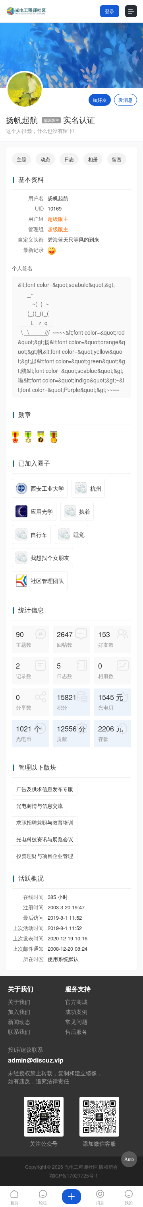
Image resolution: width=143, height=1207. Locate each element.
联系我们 (19, 1031)
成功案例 (76, 1012)
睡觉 (79, 534)
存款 (110, 733)
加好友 (100, 99)
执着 (84, 511)
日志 (69, 159)
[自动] (129, 1159)
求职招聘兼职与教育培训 (44, 822)
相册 (93, 159)
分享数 (23, 701)
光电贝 (110, 701)
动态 (45, 159)
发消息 (125, 99)
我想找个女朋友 (50, 558)
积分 (67, 701)
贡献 (71, 733)
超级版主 (51, 120)
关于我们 (19, 1002)
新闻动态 (19, 1022)
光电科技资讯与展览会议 (44, 839)
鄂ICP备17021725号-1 (73, 1175)
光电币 (28, 733)
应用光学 (42, 511)
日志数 (64, 670)
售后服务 (76, 1031)
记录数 (23, 670)
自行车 (39, 534)
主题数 (23, 638)
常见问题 (76, 1022)
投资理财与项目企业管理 (44, 856)
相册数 (106, 670)
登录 (109, 11)
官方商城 (76, 1002)
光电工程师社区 (81, 1166)
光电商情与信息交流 (39, 805)
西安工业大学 (47, 488)
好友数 (106, 638)
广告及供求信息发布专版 (44, 789)
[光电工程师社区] (26, 11)
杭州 (95, 488)
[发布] (71, 1196)
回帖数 (65, 638)
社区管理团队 (47, 581)
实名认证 (79, 119)
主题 (21, 159)
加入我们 (19, 1012)
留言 (117, 159)
